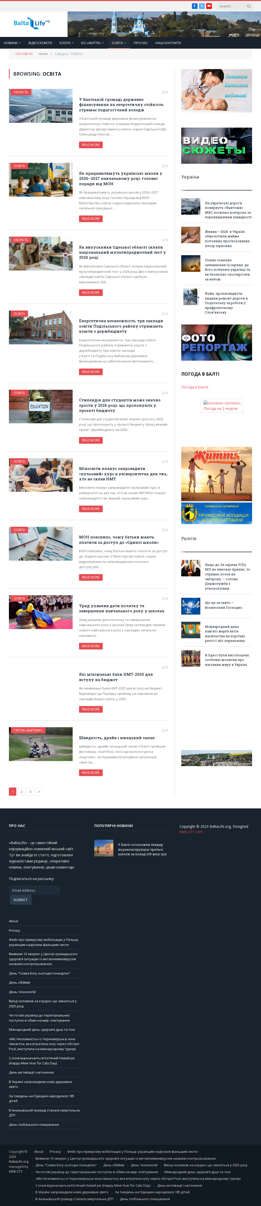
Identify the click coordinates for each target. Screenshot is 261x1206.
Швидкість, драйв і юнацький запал (117, 737)
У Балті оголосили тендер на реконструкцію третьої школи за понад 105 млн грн (142, 849)
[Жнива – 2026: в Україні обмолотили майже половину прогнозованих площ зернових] (190, 235)
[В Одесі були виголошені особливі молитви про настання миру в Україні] (190, 658)
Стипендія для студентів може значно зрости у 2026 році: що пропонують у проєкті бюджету (120, 405)
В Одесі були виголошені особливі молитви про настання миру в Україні (227, 660)
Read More (91, 145)
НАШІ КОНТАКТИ (168, 42)
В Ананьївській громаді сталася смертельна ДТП (74, 1199)
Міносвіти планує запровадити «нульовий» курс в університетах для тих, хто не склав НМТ (123, 473)
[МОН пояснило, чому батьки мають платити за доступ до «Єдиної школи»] (41, 544)
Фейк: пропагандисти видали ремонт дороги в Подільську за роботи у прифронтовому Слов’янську (226, 303)
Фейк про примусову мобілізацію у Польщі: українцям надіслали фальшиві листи (44, 942)
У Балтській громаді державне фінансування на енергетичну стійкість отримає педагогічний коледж (121, 104)
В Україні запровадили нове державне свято (72, 1192)
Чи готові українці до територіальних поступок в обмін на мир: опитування (39, 1018)
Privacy (14, 930)
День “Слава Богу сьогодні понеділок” (39, 973)
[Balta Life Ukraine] (31, 24)
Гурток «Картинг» (28, 730)
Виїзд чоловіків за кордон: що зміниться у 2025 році (205, 1165)
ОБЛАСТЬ (21, 92)
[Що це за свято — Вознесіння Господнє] (190, 606)
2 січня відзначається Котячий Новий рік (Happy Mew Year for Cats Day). (42, 1060)
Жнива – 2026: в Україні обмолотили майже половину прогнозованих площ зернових (227, 238)
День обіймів (19, 982)
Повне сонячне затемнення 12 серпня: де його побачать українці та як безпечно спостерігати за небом (227, 269)
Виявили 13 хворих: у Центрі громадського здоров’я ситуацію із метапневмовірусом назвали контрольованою (43, 959)
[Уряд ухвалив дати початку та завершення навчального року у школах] (41, 612)
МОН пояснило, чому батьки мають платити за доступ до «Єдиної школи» (119, 539)
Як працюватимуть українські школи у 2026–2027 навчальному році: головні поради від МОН (120, 178)
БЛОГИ (65, 42)
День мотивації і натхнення (31, 1072)
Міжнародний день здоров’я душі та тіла (42, 1029)
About (13, 921)
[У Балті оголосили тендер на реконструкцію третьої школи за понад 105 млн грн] (103, 848)
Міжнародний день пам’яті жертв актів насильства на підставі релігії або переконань (225, 633)
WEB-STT (15, 1171)
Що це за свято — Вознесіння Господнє (223, 605)
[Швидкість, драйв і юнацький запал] (41, 744)
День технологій (22, 992)
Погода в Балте (194, 387)
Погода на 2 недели (220, 408)
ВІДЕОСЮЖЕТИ (40, 42)
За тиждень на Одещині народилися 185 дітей (152, 1192)
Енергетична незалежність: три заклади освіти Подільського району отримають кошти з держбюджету (121, 326)
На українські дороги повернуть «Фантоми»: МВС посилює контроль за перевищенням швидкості (228, 210)
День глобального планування (34, 1124)
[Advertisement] (216, 708)
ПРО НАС (141, 42)
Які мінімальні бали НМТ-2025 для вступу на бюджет (116, 677)
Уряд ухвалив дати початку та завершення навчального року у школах (122, 608)
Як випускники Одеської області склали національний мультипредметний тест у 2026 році (122, 252)
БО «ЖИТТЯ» (91, 42)
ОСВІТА (117, 42)
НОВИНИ (11, 42)
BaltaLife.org (18, 1161)
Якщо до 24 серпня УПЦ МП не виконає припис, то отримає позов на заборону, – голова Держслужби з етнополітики (227, 576)
